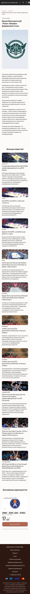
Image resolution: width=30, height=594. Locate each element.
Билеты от (15, 524)
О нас (15, 556)
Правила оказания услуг (15, 562)
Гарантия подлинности (15, 568)
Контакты (15, 572)
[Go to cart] (26, 2)
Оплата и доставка (15, 559)
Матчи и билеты (15, 550)
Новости (15, 553)
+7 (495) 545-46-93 (15, 575)
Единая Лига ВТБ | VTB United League (9, 2)
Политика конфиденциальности (15, 565)
